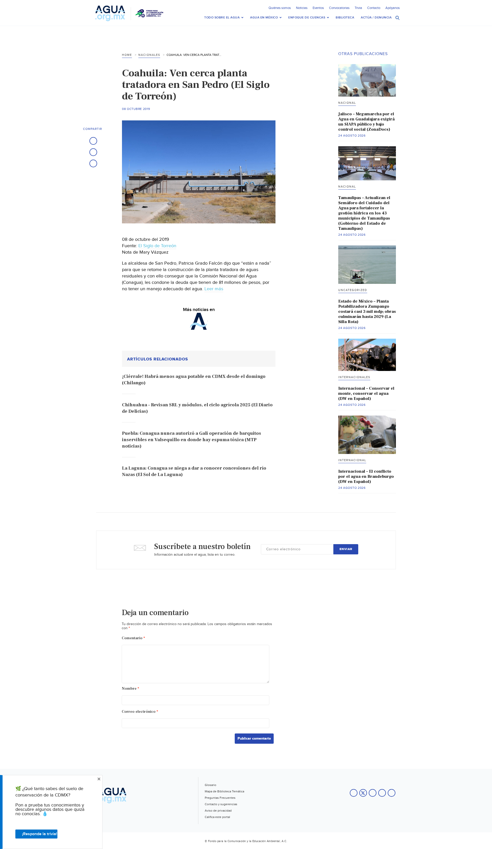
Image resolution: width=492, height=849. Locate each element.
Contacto (373, 8)
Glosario (210, 785)
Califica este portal (217, 817)
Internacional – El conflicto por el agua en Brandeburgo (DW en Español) (366, 476)
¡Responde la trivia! (39, 834)
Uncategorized (352, 290)
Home (127, 55)
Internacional (352, 460)
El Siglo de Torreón (157, 246)
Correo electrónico (140, 711)
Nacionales (149, 55)
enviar (346, 549)
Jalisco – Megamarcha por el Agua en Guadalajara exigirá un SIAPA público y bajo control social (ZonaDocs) (366, 121)
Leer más (213, 289)
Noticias (302, 8)
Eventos (318, 8)
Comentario (133, 638)
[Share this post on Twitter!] (93, 152)
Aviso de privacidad (218, 810)
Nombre (130, 688)
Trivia (358, 8)
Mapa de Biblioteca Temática (224, 791)
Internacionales (354, 377)
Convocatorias (339, 8)
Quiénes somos (280, 8)
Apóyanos (392, 8)
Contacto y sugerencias (221, 804)
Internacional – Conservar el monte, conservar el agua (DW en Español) (366, 393)
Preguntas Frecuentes (220, 798)
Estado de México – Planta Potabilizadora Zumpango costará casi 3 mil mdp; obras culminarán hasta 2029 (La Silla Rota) (367, 311)
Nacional (347, 103)
